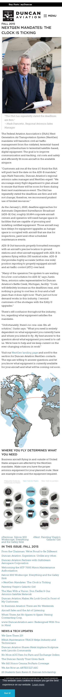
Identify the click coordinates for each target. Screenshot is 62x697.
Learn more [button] (38, 684)
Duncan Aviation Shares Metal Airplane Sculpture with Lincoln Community (30, 649)
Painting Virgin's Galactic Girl (19, 586)
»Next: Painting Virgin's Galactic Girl (46, 538)
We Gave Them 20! (12, 635)
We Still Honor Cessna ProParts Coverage (25, 663)
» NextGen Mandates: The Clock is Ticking (26, 582)
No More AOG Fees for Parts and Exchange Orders (31, 654)
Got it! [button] (7, 693)
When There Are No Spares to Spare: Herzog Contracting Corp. (27, 616)
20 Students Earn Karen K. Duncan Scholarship (29, 672)
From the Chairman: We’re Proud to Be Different (29, 551)
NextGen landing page (25, 352)
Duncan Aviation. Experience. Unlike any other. (29, 555)
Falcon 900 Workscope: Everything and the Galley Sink (30, 577)
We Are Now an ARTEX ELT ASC (20, 667)
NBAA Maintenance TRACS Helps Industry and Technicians (29, 641)
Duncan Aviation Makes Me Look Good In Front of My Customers (31, 600)
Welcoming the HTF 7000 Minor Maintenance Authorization (28, 569)
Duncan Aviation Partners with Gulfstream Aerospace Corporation (26, 562)
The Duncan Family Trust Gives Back (23, 659)
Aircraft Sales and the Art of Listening (23, 610)
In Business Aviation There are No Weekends (28, 606)
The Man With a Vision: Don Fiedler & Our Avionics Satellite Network (26, 593)
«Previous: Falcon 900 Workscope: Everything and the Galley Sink (15, 539)
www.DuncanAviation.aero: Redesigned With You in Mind (30, 624)
